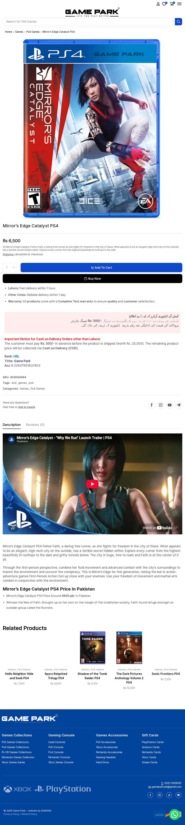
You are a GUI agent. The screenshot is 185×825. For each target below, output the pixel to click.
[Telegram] (178, 405)
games (22, 383)
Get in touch (26, 407)
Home (8, 31)
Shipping (8, 254)
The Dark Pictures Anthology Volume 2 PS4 (129, 678)
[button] (158, 4)
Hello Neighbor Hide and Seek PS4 (19, 676)
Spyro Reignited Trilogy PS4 (56, 676)
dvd (14, 383)
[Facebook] (151, 405)
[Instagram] (160, 405)
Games (19, 31)
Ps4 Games (33, 31)
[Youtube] (169, 405)
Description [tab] (12, 425)
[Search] (178, 21)
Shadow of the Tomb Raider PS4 (92, 676)
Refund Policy (29, 814)
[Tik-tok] (169, 795)
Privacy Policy (11, 814)
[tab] (12, 425)
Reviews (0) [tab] (35, 425)
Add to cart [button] (19, 649)
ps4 (31, 383)
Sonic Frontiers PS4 (166, 674)
